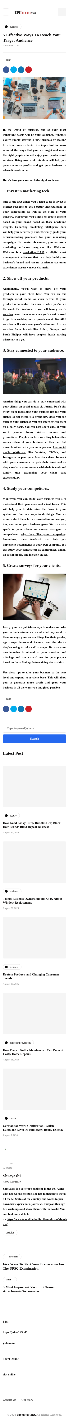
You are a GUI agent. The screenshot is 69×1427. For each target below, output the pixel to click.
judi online (9, 1343)
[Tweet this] (13, 69)
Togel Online (11, 1358)
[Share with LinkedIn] (21, 69)
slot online (9, 1374)
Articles (10, 1232)
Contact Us (9, 1399)
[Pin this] (28, 69)
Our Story (27, 1399)
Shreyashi (12, 1175)
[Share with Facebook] (6, 69)
